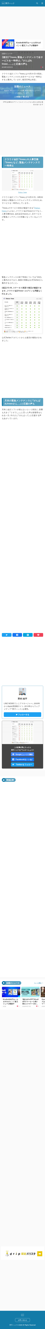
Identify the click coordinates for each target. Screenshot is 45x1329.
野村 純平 (22, 698)
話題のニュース (7, 53)
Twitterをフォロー (24, 764)
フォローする (23, 714)
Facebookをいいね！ (24, 759)
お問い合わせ (22, 1320)
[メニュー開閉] (42, 3)
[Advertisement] (22, 130)
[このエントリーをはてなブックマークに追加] (28, 635)
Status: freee (22, 192)
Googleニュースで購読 (24, 754)
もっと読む (38, 983)
